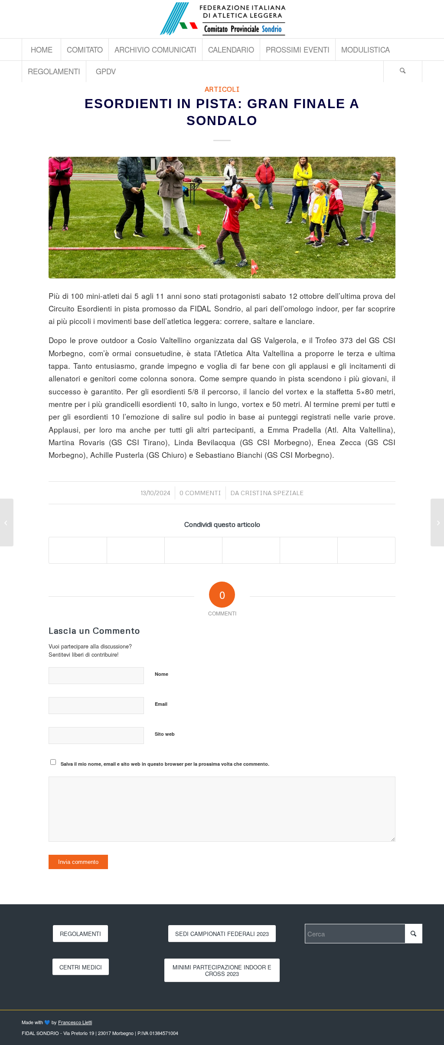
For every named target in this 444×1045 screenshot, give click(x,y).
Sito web (165, 734)
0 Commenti (200, 492)
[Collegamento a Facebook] (415, 19)
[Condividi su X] (135, 550)
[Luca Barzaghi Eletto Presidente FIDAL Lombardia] (437, 522)
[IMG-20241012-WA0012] (222, 217)
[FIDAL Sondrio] (222, 19)
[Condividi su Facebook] (78, 550)
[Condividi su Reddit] (308, 550)
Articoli (222, 89)
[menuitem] (41, 49)
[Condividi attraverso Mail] (366, 550)
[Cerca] (402, 71)
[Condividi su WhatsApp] (193, 550)
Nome (161, 674)
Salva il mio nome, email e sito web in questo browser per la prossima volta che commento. (165, 764)
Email (161, 704)
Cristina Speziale (272, 492)
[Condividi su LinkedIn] (251, 550)
